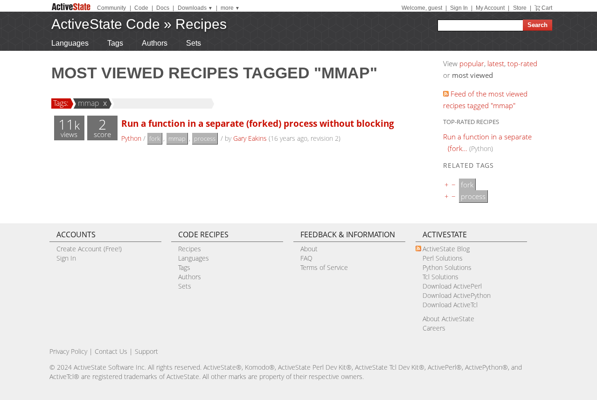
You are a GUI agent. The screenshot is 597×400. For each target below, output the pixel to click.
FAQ (306, 258)
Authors (154, 43)
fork (154, 138)
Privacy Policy (68, 351)
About (309, 248)
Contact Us (111, 351)
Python (131, 138)
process (204, 138)
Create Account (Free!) (89, 248)
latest (495, 63)
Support (146, 351)
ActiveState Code (105, 24)
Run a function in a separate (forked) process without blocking (257, 123)
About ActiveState (448, 318)
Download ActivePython (457, 295)
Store (520, 8)
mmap (88, 103)
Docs (162, 8)
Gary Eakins (250, 138)
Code (141, 8)
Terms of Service (324, 267)
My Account (490, 8)
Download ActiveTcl (450, 304)
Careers (434, 328)
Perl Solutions (443, 258)
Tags (115, 43)
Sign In (459, 8)
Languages (70, 43)
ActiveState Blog (446, 248)
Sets (193, 43)
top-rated (522, 63)
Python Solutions (447, 267)
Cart (546, 8)
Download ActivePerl (452, 286)
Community (111, 8)
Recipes (201, 24)
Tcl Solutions (440, 276)
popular (471, 63)
